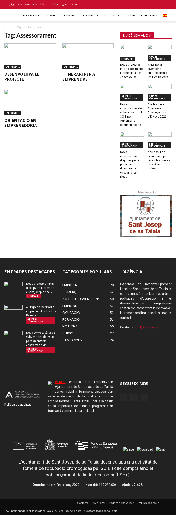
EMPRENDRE (31, 15)
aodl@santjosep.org (149, 327)
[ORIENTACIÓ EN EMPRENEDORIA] (30, 102)
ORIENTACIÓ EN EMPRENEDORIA (20, 123)
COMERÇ (52, 15)
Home (8, 27)
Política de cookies (149, 502)
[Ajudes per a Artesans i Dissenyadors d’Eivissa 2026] (160, 92)
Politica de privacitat (121, 502)
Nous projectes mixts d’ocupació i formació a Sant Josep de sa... (40, 288)
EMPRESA (70, 15)
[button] (146, 4)
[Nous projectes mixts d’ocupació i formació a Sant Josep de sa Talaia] (132, 53)
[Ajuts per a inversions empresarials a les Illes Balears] (160, 53)
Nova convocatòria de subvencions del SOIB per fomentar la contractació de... (40, 339)
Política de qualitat (17, 404)
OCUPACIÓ (111, 15)
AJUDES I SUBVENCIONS (141, 15)
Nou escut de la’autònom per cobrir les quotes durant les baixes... (159, 160)
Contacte (82, 502)
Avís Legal (99, 502)
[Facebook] (152, 4)
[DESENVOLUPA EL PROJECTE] (30, 56)
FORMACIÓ (90, 15)
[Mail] (160, 4)
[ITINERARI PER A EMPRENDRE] (88, 56)
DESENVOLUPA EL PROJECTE (21, 77)
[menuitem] (166, 15)
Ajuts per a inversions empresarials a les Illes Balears (41, 311)
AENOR (60, 382)
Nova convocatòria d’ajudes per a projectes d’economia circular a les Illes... (129, 164)
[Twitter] (168, 4)
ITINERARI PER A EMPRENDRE (78, 77)
